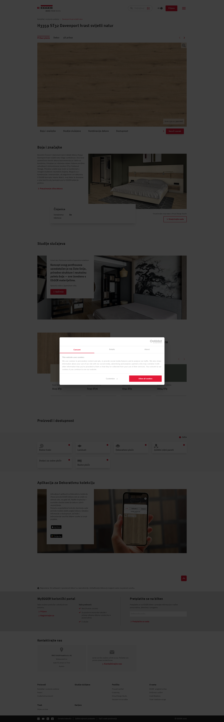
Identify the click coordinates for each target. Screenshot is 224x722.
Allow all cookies (145, 379)
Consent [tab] (77, 350)
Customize (110, 379)
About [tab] (147, 349)
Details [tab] (112, 349)
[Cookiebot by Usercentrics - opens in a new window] (152, 341)
